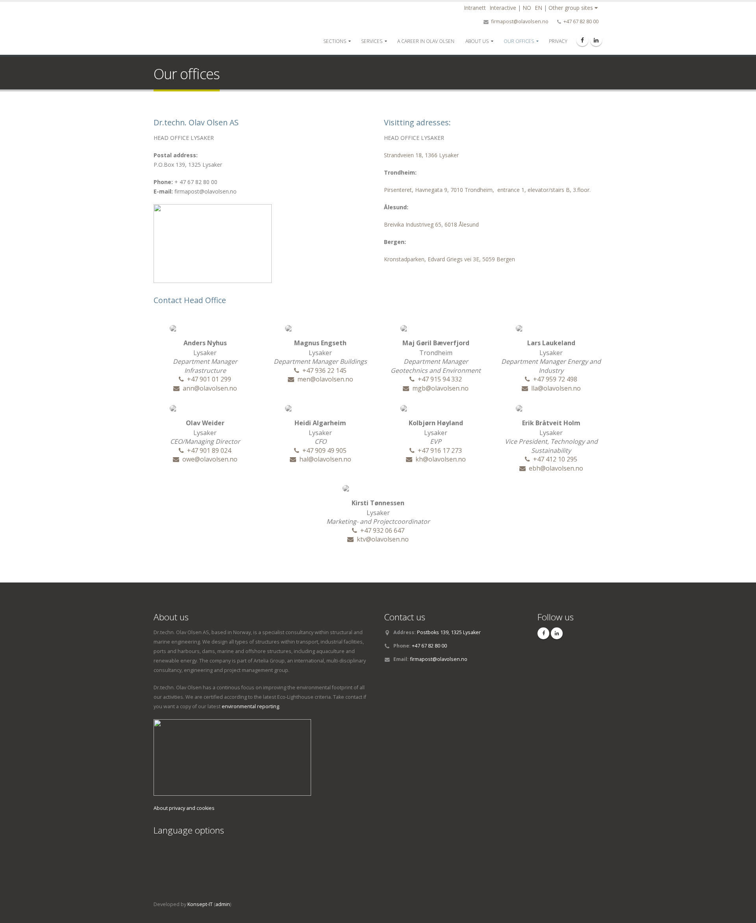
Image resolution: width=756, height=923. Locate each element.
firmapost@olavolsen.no (519, 21)
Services (371, 41)
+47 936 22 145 (324, 370)
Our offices (519, 41)
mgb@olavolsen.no (440, 388)
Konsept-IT (200, 904)
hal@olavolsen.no (325, 459)
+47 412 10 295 (555, 459)
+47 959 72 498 (555, 379)
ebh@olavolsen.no (556, 468)
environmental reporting (250, 706)
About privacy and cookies (184, 808)
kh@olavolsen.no (440, 459)
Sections (334, 41)
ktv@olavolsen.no (383, 539)
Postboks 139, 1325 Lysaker (449, 632)
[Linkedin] (596, 40)
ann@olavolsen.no (210, 388)
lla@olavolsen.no (556, 388)
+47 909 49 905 (324, 450)
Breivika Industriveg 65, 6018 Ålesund (431, 224)
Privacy (558, 41)
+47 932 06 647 (382, 530)
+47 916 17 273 (440, 450)
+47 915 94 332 (440, 379)
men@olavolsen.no (325, 379)
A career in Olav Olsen (425, 41)
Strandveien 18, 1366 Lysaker (421, 155)
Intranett (475, 7)
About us (477, 41)
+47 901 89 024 (209, 450)
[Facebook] (582, 40)
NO (527, 7)
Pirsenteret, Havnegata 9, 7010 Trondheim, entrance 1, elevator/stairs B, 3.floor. (487, 190)
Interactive (502, 7)
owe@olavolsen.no (209, 459)
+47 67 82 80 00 (580, 21)
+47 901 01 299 (209, 379)
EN (538, 7)
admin (222, 904)
